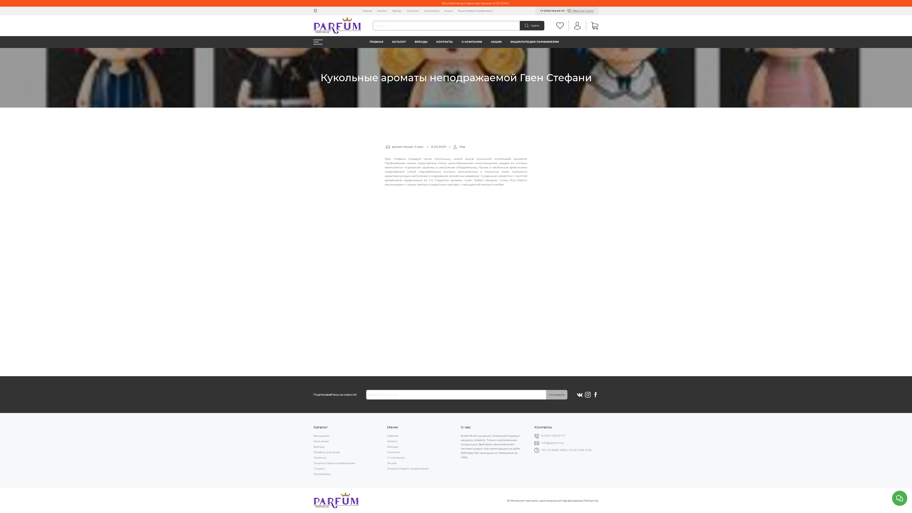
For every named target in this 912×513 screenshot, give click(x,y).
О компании (431, 11)
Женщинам (321, 435)
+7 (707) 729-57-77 (552, 11)
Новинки (320, 457)
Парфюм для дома (327, 452)
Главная (367, 11)
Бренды (397, 11)
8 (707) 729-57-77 (553, 435)
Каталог (382, 11)
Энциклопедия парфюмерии (475, 11)
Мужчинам (321, 441)
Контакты (413, 11)
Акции (449, 11)
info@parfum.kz (553, 443)
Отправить (557, 394)
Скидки (319, 468)
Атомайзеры (322, 474)
